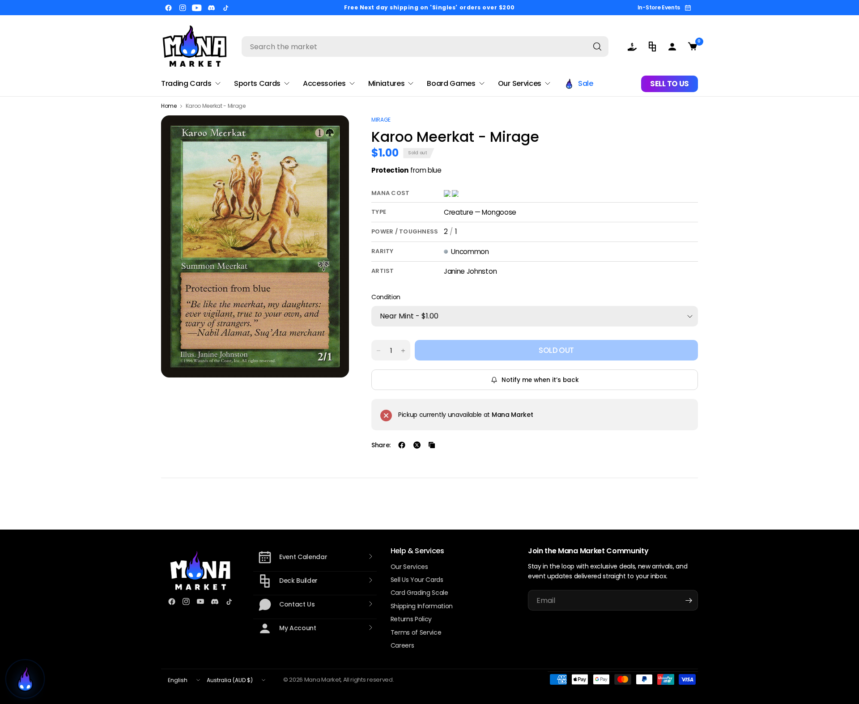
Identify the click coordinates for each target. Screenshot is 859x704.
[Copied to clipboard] (432, 445)
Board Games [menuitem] (451, 83)
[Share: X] (417, 445)
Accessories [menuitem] (324, 83)
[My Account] (672, 46)
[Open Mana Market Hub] (25, 679)
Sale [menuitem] (585, 83)
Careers (402, 645)
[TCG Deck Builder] (652, 46)
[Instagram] (182, 7)
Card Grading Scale (419, 592)
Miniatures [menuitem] (386, 83)
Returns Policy (411, 619)
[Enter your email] (689, 600)
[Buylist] (632, 46)
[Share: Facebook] (402, 445)
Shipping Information (422, 606)
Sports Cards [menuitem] (257, 83)
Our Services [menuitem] (519, 83)
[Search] (597, 46)
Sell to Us (669, 83)
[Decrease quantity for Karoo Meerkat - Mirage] (378, 350)
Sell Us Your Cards (417, 579)
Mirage (381, 119)
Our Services (409, 566)
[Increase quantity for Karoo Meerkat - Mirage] (403, 350)
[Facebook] (168, 7)
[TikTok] (225, 7)
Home (169, 106)
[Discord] (211, 7)
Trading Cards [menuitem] (186, 83)
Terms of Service (416, 632)
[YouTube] (197, 7)
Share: (381, 445)
